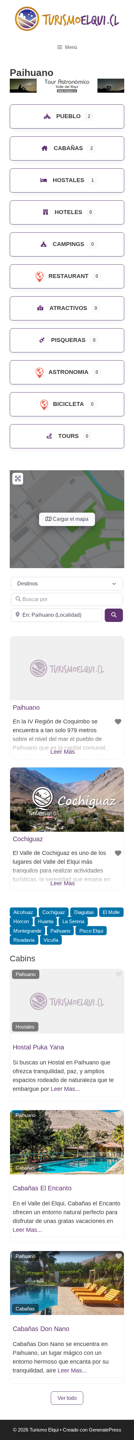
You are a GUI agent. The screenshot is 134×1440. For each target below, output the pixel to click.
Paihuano (26, 707)
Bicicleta (68, 404)
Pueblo (68, 116)
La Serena (73, 921)
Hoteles (68, 212)
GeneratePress (105, 1429)
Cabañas (68, 148)
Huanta (45, 921)
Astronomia (68, 372)
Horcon (21, 921)
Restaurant (68, 276)
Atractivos (68, 308)
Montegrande (27, 931)
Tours (68, 436)
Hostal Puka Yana (38, 1047)
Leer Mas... (65, 1089)
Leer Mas (62, 752)
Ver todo (67, 1398)
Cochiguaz (28, 839)
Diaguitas (84, 912)
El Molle (111, 912)
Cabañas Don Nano (41, 1328)
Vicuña (51, 940)
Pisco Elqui (91, 931)
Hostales (68, 180)
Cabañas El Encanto (42, 1188)
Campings (68, 244)
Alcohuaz (23, 912)
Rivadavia (23, 940)
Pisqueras (68, 340)
